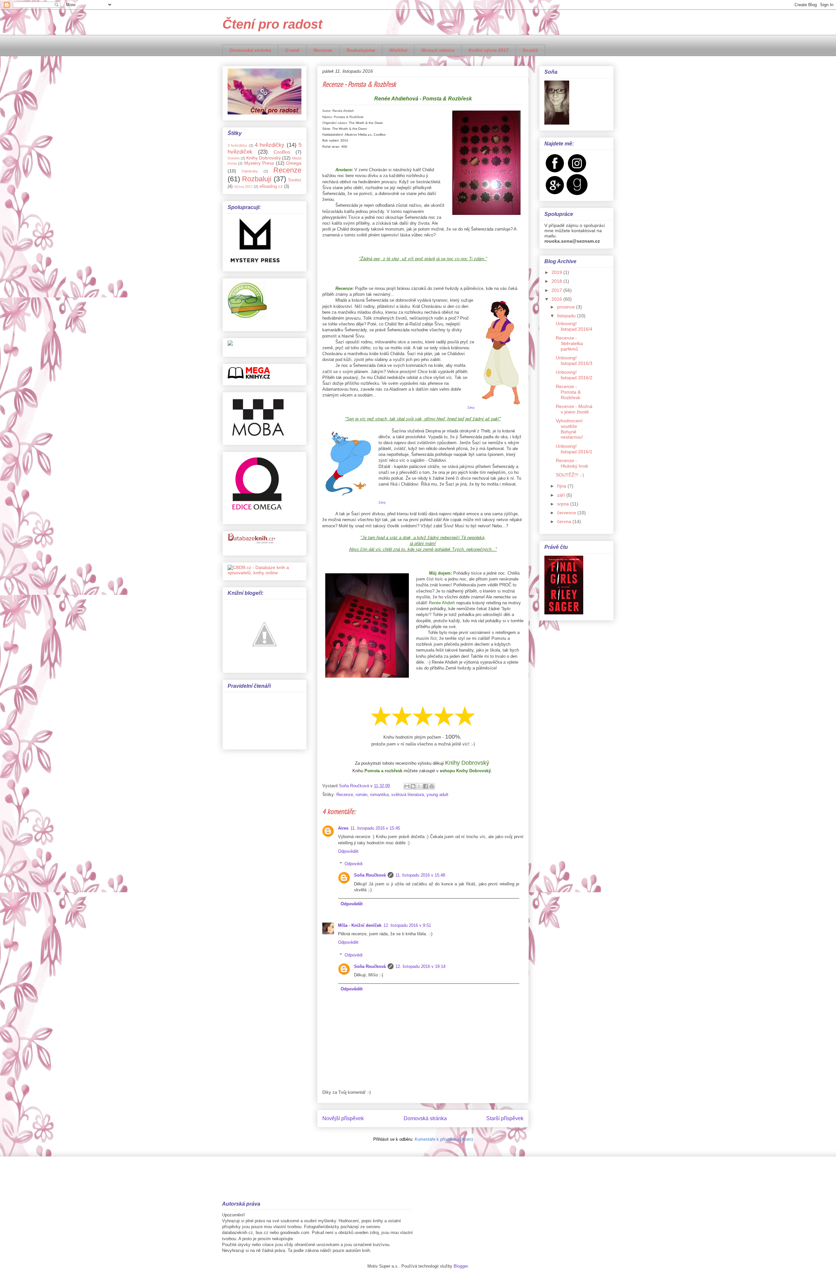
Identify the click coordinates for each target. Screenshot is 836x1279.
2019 (557, 272)
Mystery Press (259, 163)
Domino (234, 158)
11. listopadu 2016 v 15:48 (420, 875)
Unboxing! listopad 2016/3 (574, 360)
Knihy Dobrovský (263, 157)
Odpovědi (353, 863)
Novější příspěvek (343, 1118)
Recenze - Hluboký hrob (572, 463)
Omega (293, 163)
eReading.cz (271, 186)
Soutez (294, 180)
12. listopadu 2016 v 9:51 (407, 925)
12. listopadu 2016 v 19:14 (420, 966)
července (567, 512)
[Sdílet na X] (419, 786)
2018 (557, 281)
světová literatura (407, 794)
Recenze (323, 50)
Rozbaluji (256, 179)
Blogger (461, 1266)
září (561, 495)
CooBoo (282, 152)
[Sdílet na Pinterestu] (431, 786)
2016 (557, 299)
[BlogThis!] (413, 786)
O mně (292, 50)
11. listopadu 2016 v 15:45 (375, 828)
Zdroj (470, 407)
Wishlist (398, 50)
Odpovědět (348, 851)
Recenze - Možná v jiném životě (574, 409)
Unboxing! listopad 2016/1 (574, 449)
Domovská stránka (250, 50)
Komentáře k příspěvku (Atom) (444, 1139)
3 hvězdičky (237, 145)
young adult (437, 794)
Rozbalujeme (360, 50)
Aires (343, 828)
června (564, 521)
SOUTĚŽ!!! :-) (570, 474)
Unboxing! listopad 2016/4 (574, 326)
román (361, 794)
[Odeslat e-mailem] (407, 786)
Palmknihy (250, 171)
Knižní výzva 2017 (488, 50)
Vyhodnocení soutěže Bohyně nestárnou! (569, 429)
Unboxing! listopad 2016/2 (574, 374)
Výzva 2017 (243, 186)
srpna (563, 503)
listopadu (567, 315)
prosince (566, 306)
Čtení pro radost (272, 24)
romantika (379, 794)
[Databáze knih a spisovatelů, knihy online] (264, 572)
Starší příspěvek (504, 1118)
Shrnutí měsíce (438, 50)
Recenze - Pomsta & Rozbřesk (568, 392)
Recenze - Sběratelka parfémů (569, 343)
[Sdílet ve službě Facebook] (425, 786)
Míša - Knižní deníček (359, 925)
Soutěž (530, 50)
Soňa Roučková (370, 875)
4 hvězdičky (269, 145)
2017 (557, 290)
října (562, 486)
